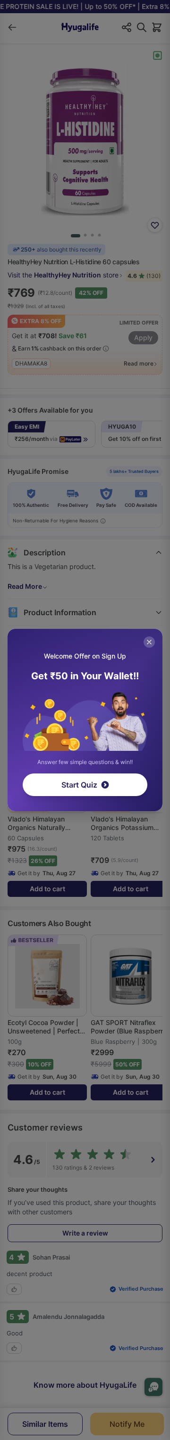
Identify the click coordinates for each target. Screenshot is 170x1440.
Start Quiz (79, 784)
